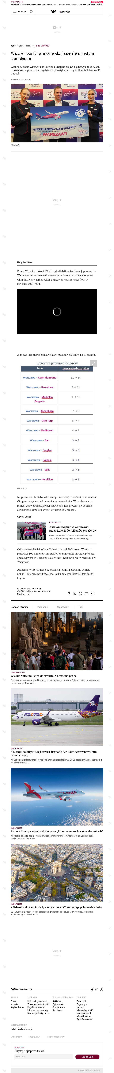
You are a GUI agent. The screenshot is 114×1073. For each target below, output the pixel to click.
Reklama (57, 1001)
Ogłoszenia (58, 1004)
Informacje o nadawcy (37, 1010)
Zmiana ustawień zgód (38, 1004)
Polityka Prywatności (37, 1001)
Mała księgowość (85, 1010)
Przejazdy (30, 46)
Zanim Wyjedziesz (18, 672)
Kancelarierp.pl (84, 1013)
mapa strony (16, 1037)
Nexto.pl (80, 1007)
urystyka (65, 11)
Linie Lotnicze (42, 46)
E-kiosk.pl (81, 1001)
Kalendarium (35, 1037)
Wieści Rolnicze (84, 1016)
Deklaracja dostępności (38, 1013)
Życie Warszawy (84, 1019)
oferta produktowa (56, 1037)
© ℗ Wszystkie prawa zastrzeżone (33, 591)
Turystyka (20, 46)
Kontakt (14, 1004)
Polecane (42, 607)
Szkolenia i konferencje (22, 1029)
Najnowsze (63, 607)
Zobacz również (19, 607)
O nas (13, 1001)
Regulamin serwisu (36, 1007)
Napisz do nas (17, 1007)
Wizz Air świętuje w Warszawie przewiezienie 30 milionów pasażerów (73, 528)
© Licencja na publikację (29, 588)
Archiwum (57, 1010)
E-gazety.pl (82, 1004)
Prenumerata (59, 1007)
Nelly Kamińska (24, 262)
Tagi (80, 607)
